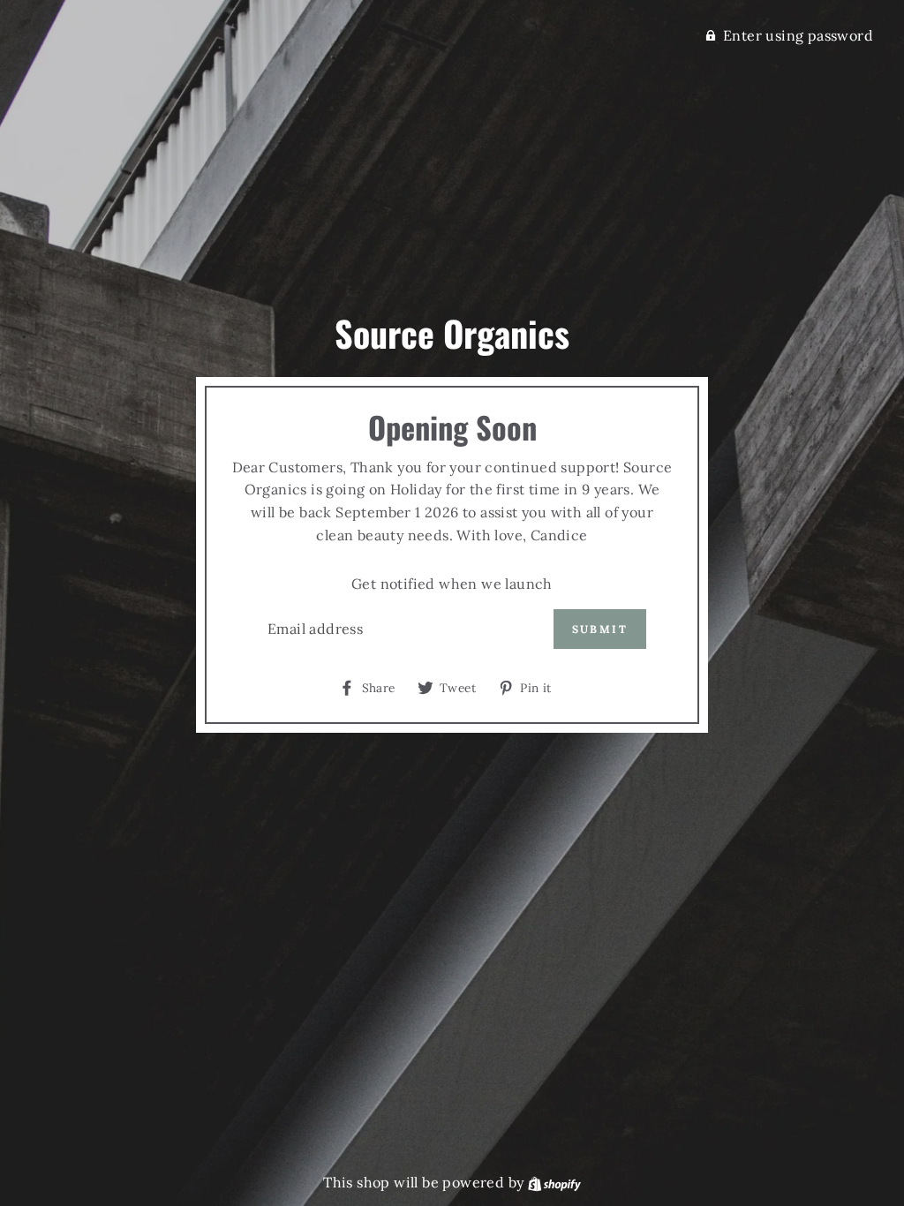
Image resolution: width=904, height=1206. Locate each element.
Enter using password (798, 35)
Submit (600, 629)
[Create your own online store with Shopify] (554, 1182)
